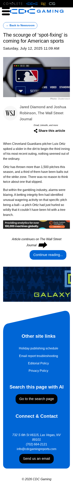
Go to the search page (36, 399)
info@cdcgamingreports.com (36, 449)
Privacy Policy (38, 370)
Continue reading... (48, 255)
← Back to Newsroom (20, 25)
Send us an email (36, 459)
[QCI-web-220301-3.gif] (36, 224)
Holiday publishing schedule (38, 348)
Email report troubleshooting (38, 356)
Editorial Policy (38, 363)
